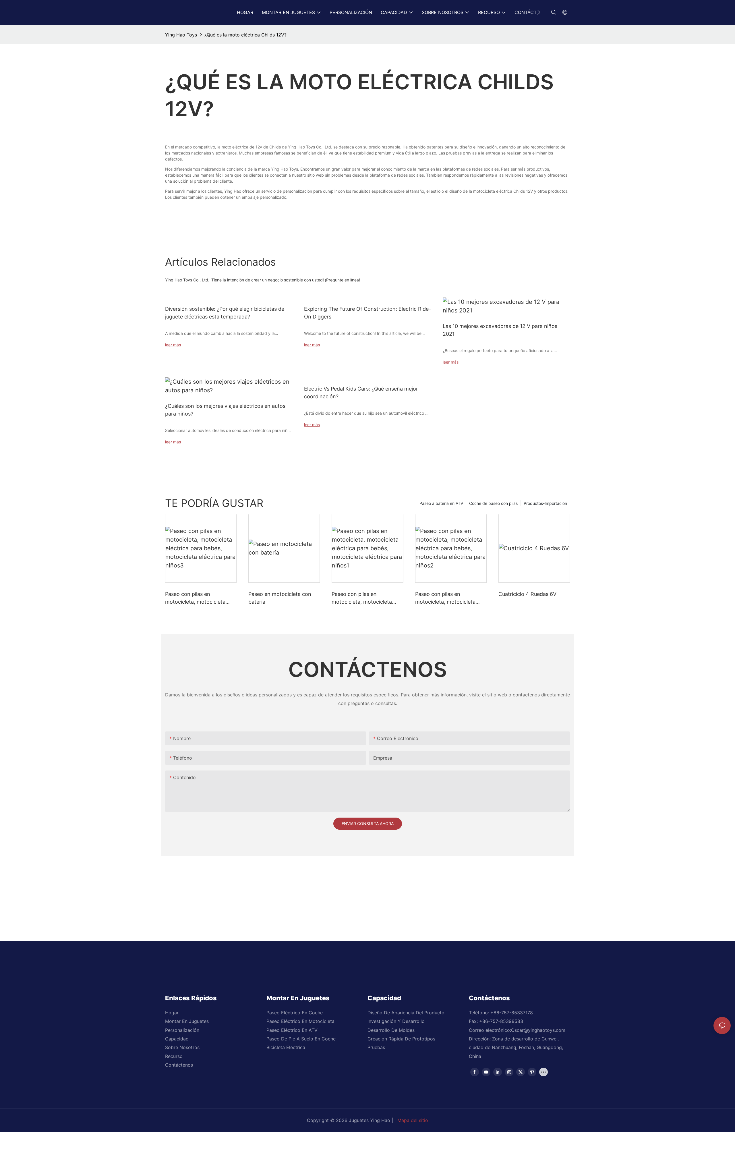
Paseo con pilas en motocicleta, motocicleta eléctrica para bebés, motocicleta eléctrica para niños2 (446, 598)
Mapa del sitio (412, 1120)
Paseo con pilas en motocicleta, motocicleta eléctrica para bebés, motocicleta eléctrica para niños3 (196, 598)
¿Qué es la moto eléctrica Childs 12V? (245, 35)
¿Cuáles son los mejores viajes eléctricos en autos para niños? (225, 410)
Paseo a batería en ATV (441, 503)
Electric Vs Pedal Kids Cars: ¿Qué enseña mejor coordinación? (361, 392)
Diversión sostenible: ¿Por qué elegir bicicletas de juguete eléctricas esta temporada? (224, 313)
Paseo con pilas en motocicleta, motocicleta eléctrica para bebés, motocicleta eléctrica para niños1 (363, 598)
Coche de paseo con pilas (493, 503)
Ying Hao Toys (181, 35)
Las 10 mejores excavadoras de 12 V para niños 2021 (500, 330)
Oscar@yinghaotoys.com (538, 1030)
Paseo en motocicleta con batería (279, 598)
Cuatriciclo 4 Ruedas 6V (527, 594)
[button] (538, 12)
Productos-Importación (545, 503)
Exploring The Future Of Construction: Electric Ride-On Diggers (367, 313)
